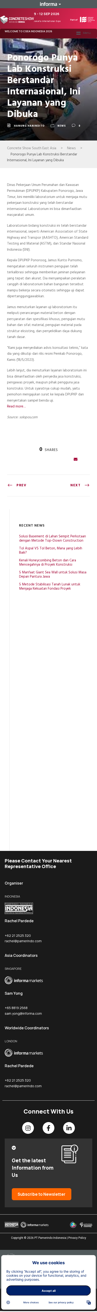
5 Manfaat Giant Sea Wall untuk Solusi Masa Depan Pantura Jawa (52, 575)
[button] (83, 33)
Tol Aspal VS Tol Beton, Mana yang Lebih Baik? (50, 550)
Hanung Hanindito (29, 126)
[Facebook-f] (48, 1128)
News (61, 126)
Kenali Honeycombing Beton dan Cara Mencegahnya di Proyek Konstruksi (47, 562)
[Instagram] (28, 1128)
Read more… (16, 406)
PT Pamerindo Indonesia (50, 1238)
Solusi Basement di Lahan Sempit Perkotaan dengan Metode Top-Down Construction (52, 538)
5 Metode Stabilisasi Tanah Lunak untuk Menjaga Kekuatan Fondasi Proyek (49, 587)
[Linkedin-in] (69, 1128)
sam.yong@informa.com (23, 1013)
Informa (48, 4)
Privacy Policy (77, 1238)
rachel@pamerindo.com (23, 941)
